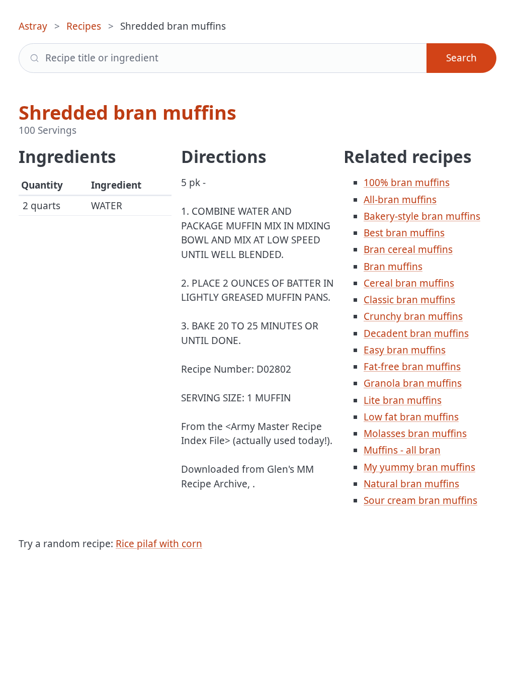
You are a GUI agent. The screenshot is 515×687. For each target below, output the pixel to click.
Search (461, 57)
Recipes (83, 26)
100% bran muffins (407, 182)
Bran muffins (393, 266)
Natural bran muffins (411, 483)
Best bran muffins (404, 232)
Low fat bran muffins (411, 416)
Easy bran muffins (405, 350)
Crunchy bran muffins (413, 316)
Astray (33, 26)
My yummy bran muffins (419, 467)
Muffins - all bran (402, 450)
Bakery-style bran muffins (422, 216)
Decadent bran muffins (416, 333)
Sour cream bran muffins (420, 500)
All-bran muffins (400, 199)
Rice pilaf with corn (159, 543)
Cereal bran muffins (409, 283)
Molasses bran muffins (415, 433)
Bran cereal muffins (408, 249)
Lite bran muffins (403, 400)
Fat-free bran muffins (412, 366)
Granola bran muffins (413, 383)
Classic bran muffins (409, 299)
